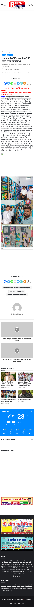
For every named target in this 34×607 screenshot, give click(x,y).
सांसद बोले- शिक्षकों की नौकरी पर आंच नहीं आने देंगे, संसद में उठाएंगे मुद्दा (24, 383)
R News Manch (7, 69)
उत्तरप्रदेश (9, 52)
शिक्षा (12, 55)
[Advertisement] (17, 28)
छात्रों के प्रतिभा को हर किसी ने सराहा (17, 295)
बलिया (8, 55)
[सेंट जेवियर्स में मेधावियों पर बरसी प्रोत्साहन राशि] (8, 394)
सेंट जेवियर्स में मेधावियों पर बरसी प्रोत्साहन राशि (8, 400)
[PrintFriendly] (21, 82)
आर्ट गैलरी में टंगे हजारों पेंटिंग (17, 291)
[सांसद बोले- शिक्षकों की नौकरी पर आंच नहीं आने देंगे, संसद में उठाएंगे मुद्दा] (25, 376)
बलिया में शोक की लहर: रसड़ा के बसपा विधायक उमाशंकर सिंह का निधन (7, 383)
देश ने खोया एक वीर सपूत (24, 400)
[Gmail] (15, 82)
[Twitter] (8, 82)
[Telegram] (18, 82)
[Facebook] (5, 82)
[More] (24, 82)
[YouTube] (18, 576)
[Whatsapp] (11, 82)
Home (4, 52)
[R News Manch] (17, 5)
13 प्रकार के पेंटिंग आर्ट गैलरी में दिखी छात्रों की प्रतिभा (17, 288)
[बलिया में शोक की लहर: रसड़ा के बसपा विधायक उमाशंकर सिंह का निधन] (8, 376)
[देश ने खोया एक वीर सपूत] (25, 394)
